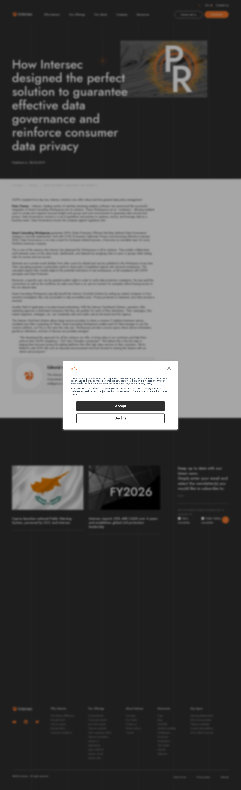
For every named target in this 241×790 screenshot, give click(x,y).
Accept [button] (120, 406)
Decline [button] (120, 418)
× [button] (169, 367)
